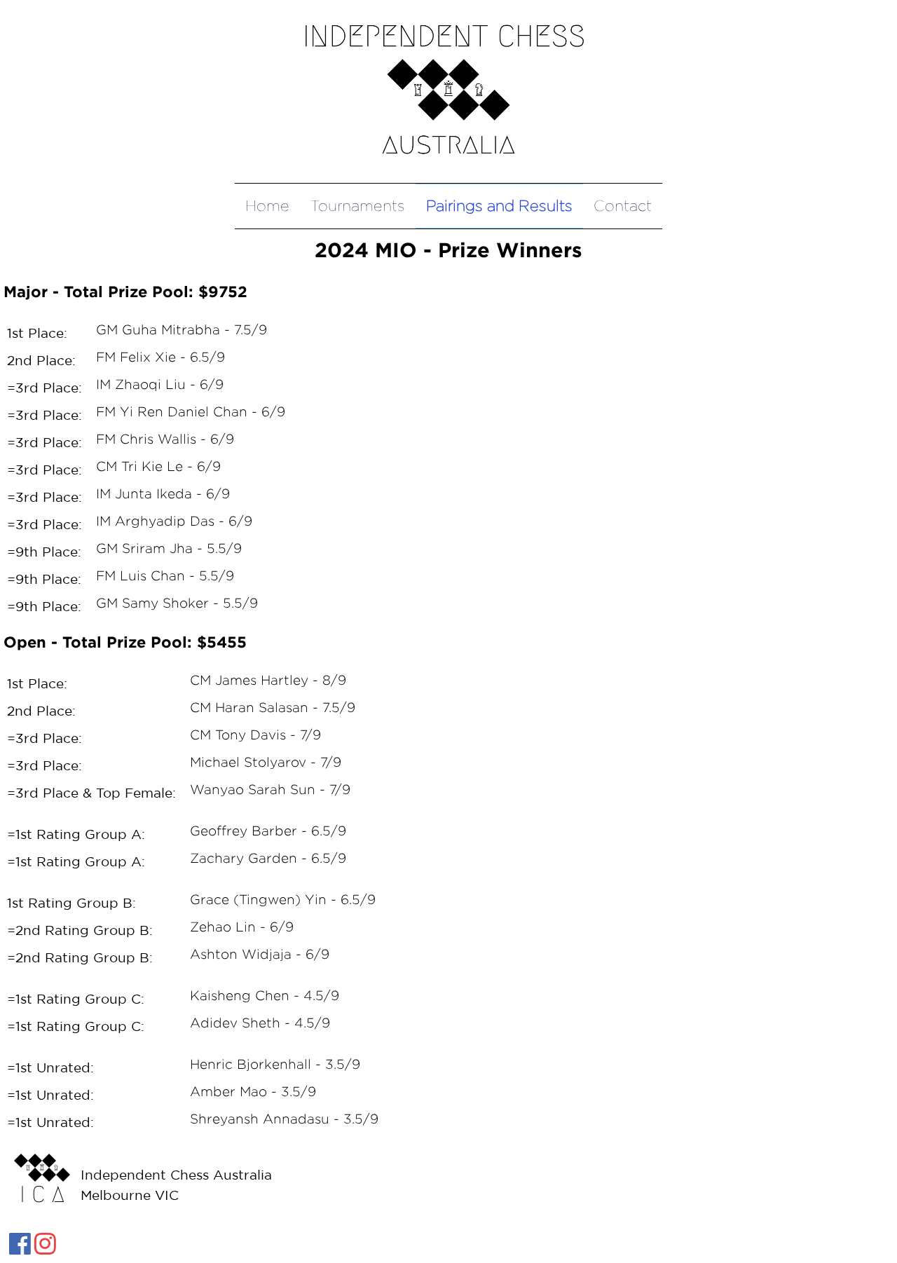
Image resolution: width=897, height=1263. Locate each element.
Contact (623, 206)
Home (267, 206)
